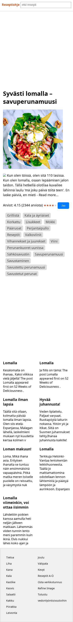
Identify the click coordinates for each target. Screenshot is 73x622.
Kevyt (41, 569)
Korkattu (13, 222)
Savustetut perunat (22, 273)
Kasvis (10, 588)
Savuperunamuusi (49, 254)
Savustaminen (18, 260)
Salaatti (11, 594)
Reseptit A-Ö (46, 576)
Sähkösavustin (18, 254)
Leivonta (11, 613)
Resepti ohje (10, 5)
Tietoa (10, 557)
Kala (9, 576)
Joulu (41, 557)
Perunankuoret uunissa (25, 247)
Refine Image (46, 588)
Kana (9, 569)
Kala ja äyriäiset (37, 215)
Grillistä (13, 215)
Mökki (50, 222)
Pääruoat (14, 228)
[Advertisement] (36, 49)
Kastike (10, 582)
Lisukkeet (33, 222)
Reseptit (13, 234)
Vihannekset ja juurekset (26, 241)
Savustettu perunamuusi (26, 267)
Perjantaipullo (38, 228)
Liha (9, 563)
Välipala (43, 563)
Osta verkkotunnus (50, 582)
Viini (54, 241)
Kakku (10, 600)
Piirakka (11, 606)
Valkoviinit (33, 234)
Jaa (63, 205)
